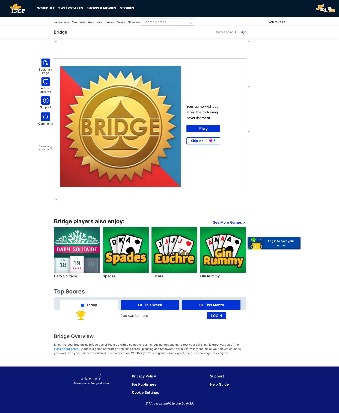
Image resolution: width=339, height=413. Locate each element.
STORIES (127, 8)
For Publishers (144, 384)
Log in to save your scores (281, 243)
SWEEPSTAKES (70, 8)
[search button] (190, 22)
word (91, 22)
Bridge (242, 32)
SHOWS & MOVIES (101, 8)
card (99, 22)
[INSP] (18, 8)
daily (82, 22)
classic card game (66, 349)
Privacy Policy (144, 376)
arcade (121, 22)
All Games (133, 22)
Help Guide (219, 384)
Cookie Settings (145, 392)
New (74, 22)
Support (217, 376)
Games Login (277, 22)
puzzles (109, 22)
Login (216, 316)
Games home (61, 22)
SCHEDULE (46, 8)
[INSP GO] (325, 8)
